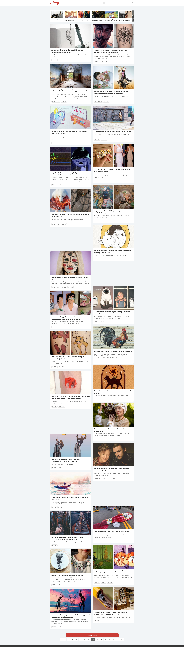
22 (76, 640)
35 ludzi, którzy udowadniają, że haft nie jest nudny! (67, 575)
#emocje (121, 3)
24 (84, 640)
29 (105, 640)
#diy (115, 3)
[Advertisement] (71, 239)
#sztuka (84, 3)
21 (72, 640)
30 (109, 640)
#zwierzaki (93, 3)
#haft (53, 584)
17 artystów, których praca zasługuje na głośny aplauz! (111, 531)
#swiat (54, 60)
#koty (53, 143)
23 (80, 640)
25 (89, 640)
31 (114, 640)
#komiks (54, 467)
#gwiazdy (105, 478)
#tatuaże (61, 366)
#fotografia (55, 101)
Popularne (75, 3)
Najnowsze (66, 3)
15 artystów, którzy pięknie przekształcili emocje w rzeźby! (113, 132)
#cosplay (97, 439)
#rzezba (97, 139)
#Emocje (54, 184)
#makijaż (63, 287)
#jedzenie (108, 3)
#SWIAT (100, 3)
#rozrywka (55, 327)
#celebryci (98, 478)
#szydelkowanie (106, 181)
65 (121, 640)
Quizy (128, 3)
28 (101, 640)
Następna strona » (92, 635)
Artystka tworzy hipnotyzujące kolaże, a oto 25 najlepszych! (113, 351)
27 (97, 640)
